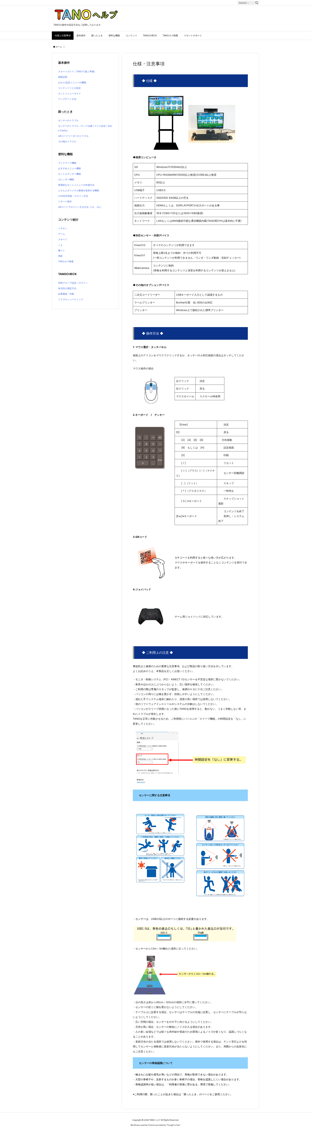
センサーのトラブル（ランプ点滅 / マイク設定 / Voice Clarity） (85, 128)
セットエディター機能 (69, 173)
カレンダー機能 (66, 179)
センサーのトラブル (68, 120)
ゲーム (61, 233)
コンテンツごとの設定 (69, 88)
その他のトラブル (67, 141)
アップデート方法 (67, 99)
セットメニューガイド (69, 93)
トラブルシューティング (70, 299)
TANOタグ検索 (66, 261)
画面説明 (62, 77)
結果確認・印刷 (66, 293)
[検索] (256, 3)
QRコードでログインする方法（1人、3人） (80, 207)
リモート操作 (65, 201)
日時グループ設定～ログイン (73, 282)
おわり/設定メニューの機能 (72, 82)
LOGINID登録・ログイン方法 (73, 196)
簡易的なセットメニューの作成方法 (76, 184)
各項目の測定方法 (67, 288)
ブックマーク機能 (67, 162)
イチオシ (62, 228)
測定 (60, 255)
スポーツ (62, 239)
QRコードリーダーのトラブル (73, 136)
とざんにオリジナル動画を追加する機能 (78, 190)
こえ (60, 244)
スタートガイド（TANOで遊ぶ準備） (77, 71)
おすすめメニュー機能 (69, 168)
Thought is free (173, 1125)
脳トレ (61, 250)
